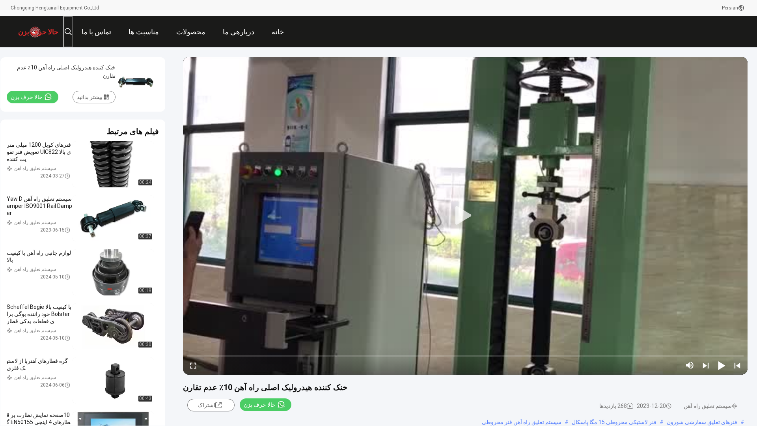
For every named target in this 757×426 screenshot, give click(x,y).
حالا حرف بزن (260, 405)
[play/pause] (721, 365)
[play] (465, 216)
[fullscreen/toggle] (193, 365)
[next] (706, 365)
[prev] (737, 365)
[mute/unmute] (690, 365)
